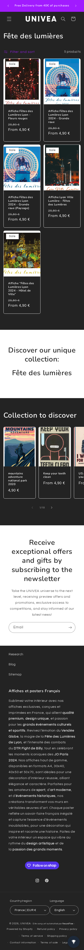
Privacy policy (68, 929)
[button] (9, 19)
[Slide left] (32, 507)
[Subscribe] (70, 627)
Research (16, 654)
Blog (12, 664)
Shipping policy (57, 936)
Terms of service (32, 936)
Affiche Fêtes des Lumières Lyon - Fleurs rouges (20, 114)
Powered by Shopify (20, 929)
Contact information (23, 942)
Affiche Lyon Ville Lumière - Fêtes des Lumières (60, 201)
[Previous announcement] (8, 5)
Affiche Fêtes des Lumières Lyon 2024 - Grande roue (60, 116)
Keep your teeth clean (54, 475)
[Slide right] (51, 507)
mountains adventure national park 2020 (17, 479)
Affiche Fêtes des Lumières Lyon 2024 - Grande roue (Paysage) (20, 203)
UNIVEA (25, 923)
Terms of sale (49, 942)
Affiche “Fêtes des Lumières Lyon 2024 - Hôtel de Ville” (21, 289)
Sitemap (15, 674)
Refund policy (46, 929)
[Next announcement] (76, 5)
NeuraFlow (68, 924)
